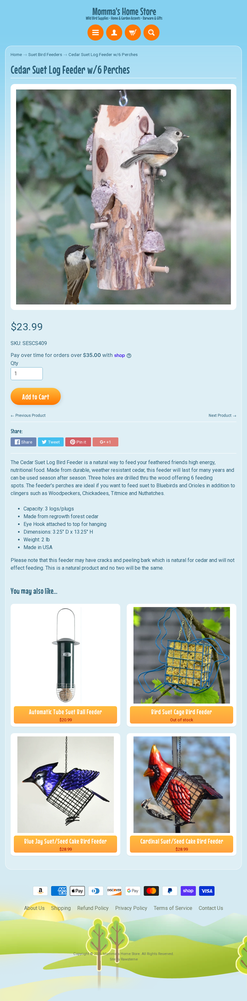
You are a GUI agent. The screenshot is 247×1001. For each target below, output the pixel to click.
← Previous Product (28, 415)
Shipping (61, 908)
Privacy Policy (131, 908)
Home (16, 54)
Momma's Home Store (121, 954)
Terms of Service (173, 908)
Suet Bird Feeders (45, 54)
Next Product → (222, 415)
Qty (14, 363)
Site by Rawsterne (124, 959)
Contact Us (211, 908)
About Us (34, 908)
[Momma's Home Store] (123, 13)
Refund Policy (93, 908)
